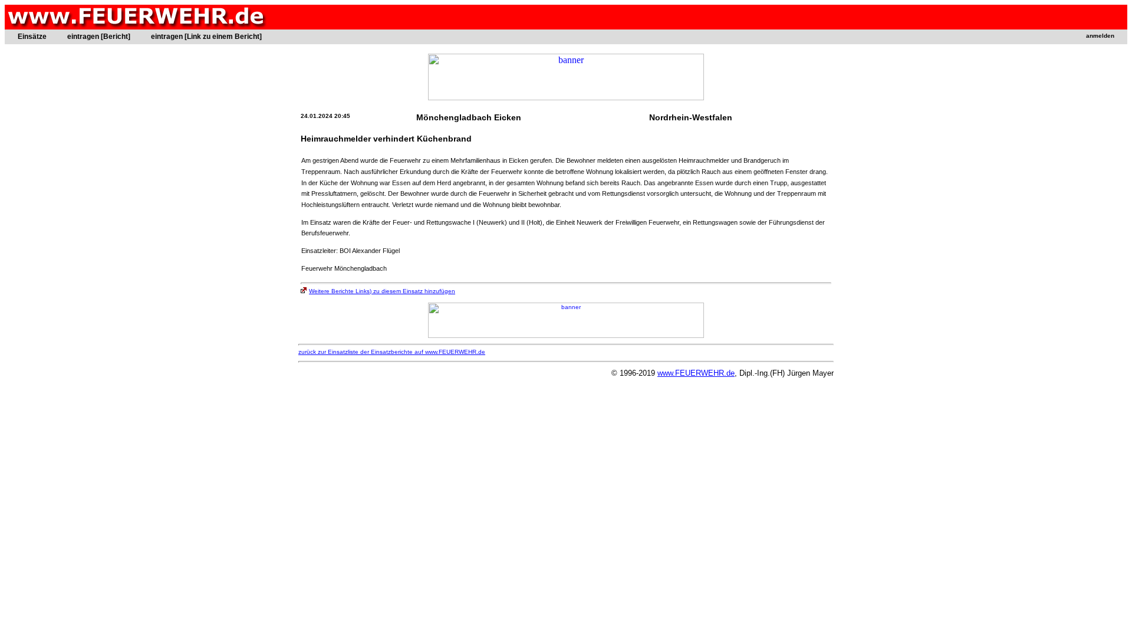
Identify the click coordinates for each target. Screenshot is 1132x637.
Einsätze (32, 36)
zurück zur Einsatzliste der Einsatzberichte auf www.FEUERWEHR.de (391, 352)
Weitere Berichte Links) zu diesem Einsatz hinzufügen (382, 291)
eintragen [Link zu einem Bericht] (206, 36)
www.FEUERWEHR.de (696, 373)
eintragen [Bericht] (98, 36)
